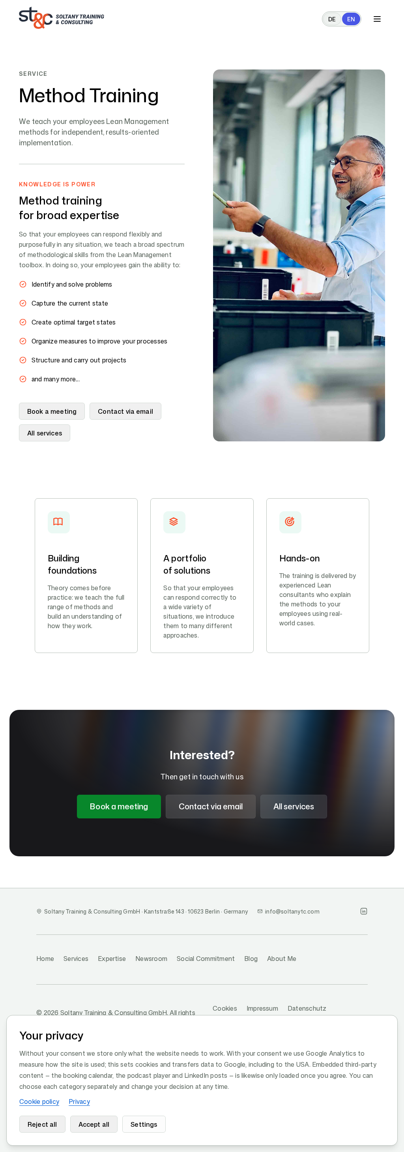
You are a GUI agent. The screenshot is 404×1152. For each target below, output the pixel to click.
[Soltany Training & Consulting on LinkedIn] (364, 911)
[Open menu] (377, 19)
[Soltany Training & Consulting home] (61, 18)
